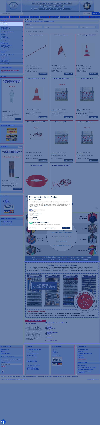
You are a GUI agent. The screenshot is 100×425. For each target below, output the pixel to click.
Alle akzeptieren (66, 228)
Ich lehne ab (32, 228)
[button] (3, 422)
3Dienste (35, 219)
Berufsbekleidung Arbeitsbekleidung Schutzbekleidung (4, 24)
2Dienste (35, 211)
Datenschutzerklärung (34, 206)
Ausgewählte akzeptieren (49, 228)
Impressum (45, 205)
